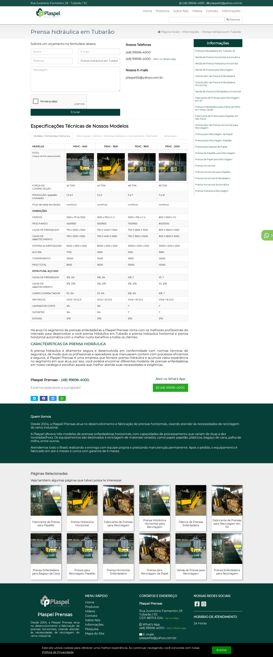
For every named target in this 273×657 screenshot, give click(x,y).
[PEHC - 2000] (172, 167)
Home (147, 11)
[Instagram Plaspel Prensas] (203, 604)
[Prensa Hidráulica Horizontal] (82, 500)
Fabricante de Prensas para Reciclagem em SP (217, 99)
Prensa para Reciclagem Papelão (213, 140)
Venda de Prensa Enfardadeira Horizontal (218, 91)
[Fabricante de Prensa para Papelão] (46, 500)
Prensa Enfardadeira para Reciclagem (227, 572)
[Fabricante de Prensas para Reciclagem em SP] (227, 500)
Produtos (163, 11)
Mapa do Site (94, 633)
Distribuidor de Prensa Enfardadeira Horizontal (215, 84)
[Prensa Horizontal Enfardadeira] (118, 548)
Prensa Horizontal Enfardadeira (212, 178)
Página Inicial (170, 32)
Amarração (170, 136)
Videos (197, 11)
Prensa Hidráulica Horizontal (82, 523)
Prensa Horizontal (205, 165)
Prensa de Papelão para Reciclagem (215, 153)
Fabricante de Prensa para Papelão (46, 523)
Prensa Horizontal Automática (212, 184)
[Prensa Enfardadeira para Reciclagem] (227, 548)
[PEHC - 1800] (142, 167)
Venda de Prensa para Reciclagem (214, 69)
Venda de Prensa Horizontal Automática (217, 57)
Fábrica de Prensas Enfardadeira (191, 523)
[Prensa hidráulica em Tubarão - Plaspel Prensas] (48, 13)
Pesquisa (91, 629)
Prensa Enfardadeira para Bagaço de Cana (46, 572)
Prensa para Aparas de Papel (211, 146)
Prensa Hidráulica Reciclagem (212, 191)
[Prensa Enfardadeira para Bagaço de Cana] (46, 548)
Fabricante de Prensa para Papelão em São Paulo (216, 117)
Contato (212, 11)
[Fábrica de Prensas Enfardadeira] (191, 500)
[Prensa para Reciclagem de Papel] (154, 548)
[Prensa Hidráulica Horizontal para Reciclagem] (154, 500)
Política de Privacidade (58, 652)
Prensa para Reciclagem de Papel (214, 134)
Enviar (75, 112)
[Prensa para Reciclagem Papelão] (82, 548)
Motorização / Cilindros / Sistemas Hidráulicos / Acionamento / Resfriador (117, 136)
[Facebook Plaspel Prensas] (197, 604)
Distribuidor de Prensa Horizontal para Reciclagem (216, 126)
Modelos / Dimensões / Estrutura (52, 136)
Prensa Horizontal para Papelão (212, 172)
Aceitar (221, 650)
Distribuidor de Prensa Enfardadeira (215, 76)
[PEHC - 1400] (80, 167)
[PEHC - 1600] (111, 167)
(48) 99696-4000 (193, 3)
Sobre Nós (180, 11)
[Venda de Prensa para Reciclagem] (191, 548)
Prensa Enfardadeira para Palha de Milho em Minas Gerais (217, 108)
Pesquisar (234, 19)
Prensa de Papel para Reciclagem (214, 159)
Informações (231, 11)
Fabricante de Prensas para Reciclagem (118, 523)
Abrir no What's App (164, 59)
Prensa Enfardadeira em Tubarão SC (215, 51)
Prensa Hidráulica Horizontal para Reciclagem (154, 524)
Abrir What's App (176, 628)
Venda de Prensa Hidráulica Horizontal (216, 63)
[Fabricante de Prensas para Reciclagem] (118, 500)
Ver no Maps (172, 618)
